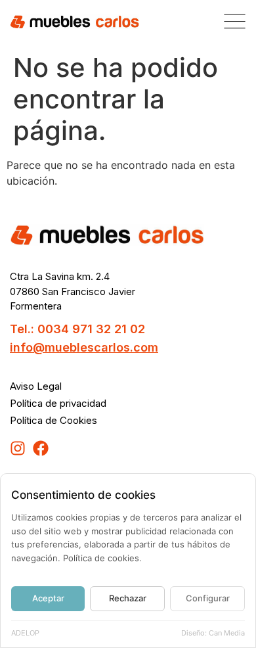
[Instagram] (18, 448)
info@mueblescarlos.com (84, 347)
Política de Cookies (53, 420)
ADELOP (25, 632)
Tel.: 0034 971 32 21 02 (77, 329)
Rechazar (127, 598)
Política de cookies (101, 558)
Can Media (227, 632)
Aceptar (48, 598)
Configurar (208, 598)
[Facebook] (41, 448)
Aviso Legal (36, 386)
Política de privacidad (58, 403)
